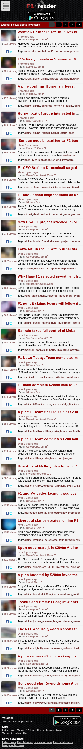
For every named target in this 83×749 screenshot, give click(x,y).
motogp (74, 78)
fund (73, 567)
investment (65, 295)
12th (34, 160)
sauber (28, 268)
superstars (39, 567)
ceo (26, 187)
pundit (36, 322)
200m (36, 404)
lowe (41, 268)
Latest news (9, 730)
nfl (34, 648)
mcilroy (37, 485)
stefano (34, 187)
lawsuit (42, 512)
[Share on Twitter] (10, 51)
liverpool (38, 539)
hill (36, 268)
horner (59, 51)
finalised (74, 404)
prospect (75, 51)
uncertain (57, 214)
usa (57, 241)
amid (70, 377)
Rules (58, 730)
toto (66, 51)
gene (43, 295)
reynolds (77, 675)
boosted (38, 594)
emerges (69, 214)
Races (40, 730)
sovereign (76, 350)
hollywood (43, 648)
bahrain (40, 350)
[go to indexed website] (46, 39)
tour (61, 539)
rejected (52, 295)
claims (46, 322)
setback (45, 214)
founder (71, 268)
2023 (70, 485)
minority (51, 350)
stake (63, 132)
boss (71, 132)
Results (50, 730)
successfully (60, 404)
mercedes (30, 51)
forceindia (48, 241)
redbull (42, 51)
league (57, 621)
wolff (50, 51)
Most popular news (13, 745)
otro (71, 458)
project (65, 241)
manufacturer (46, 160)
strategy (78, 322)
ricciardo (29, 377)
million (47, 431)
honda (36, 241)
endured (48, 485)
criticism (60, 377)
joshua (37, 621)
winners (67, 621)
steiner (64, 78)
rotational (73, 187)
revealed (76, 241)
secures (38, 675)
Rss (25, 733)
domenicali (47, 187)
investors (68, 160)
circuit (28, 214)
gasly (27, 78)
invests (53, 78)
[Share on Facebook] (7, 51)
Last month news (63, 742)
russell (41, 377)
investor (46, 404)
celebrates (51, 539)
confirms (47, 105)
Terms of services (12, 733)
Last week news (43, 742)
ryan (68, 675)
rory (69, 594)
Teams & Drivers (26, 730)
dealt (36, 214)
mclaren (29, 350)
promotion (74, 512)
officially (68, 105)
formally (70, 539)
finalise (37, 431)
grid (58, 160)
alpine (36, 78)
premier (47, 621)
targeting (60, 187)
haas (27, 295)
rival (53, 322)
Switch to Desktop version (17, 721)
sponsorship (58, 268)
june (65, 458)
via (47, 268)
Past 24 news (25, 742)
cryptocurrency (57, 512)
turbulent (60, 485)
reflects (68, 648)
